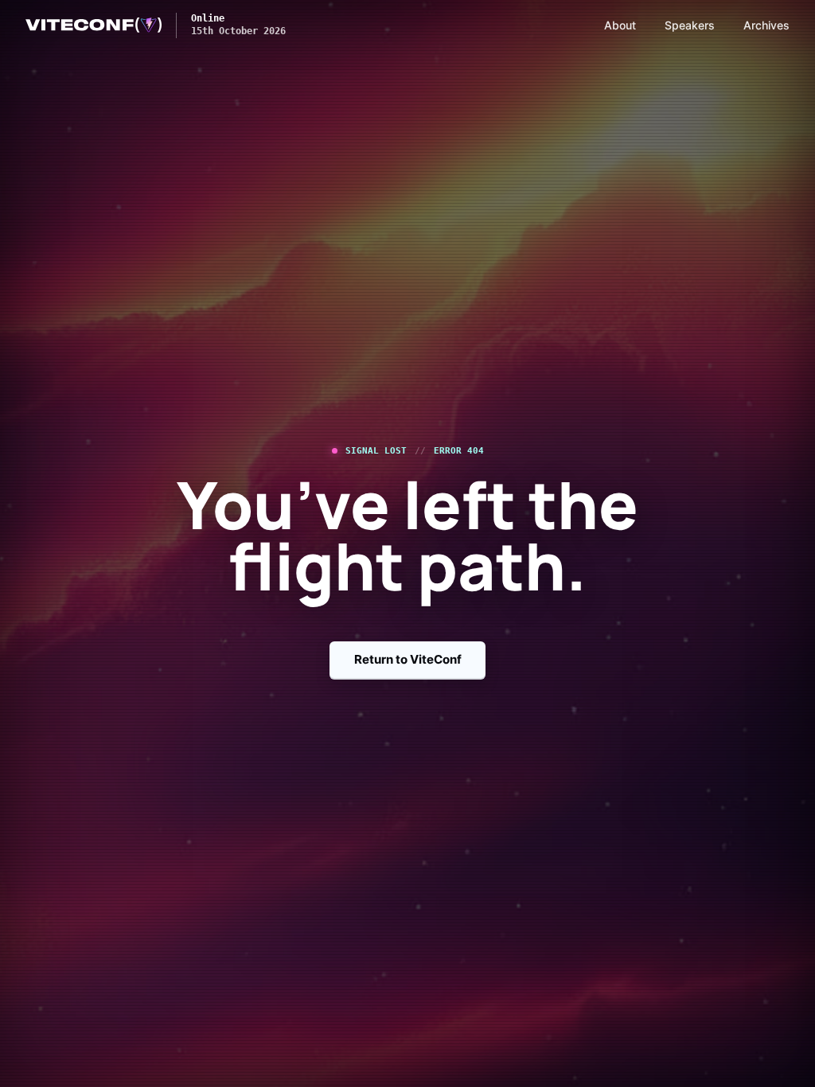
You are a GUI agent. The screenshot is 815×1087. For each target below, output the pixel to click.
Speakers (690, 25)
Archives (766, 25)
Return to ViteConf (408, 659)
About (620, 25)
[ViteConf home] (93, 25)
